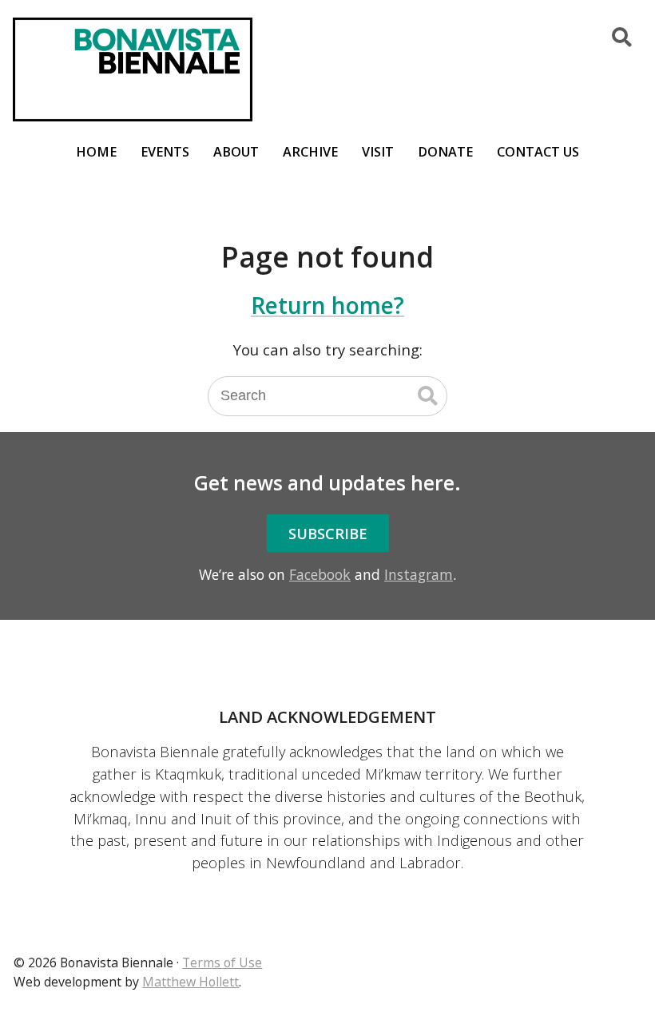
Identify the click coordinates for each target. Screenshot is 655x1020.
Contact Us (538, 152)
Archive (310, 152)
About (236, 152)
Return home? (327, 305)
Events (165, 152)
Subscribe (327, 533)
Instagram (418, 574)
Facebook (320, 574)
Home (96, 152)
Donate (445, 152)
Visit (378, 152)
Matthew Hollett (190, 981)
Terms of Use (222, 962)
